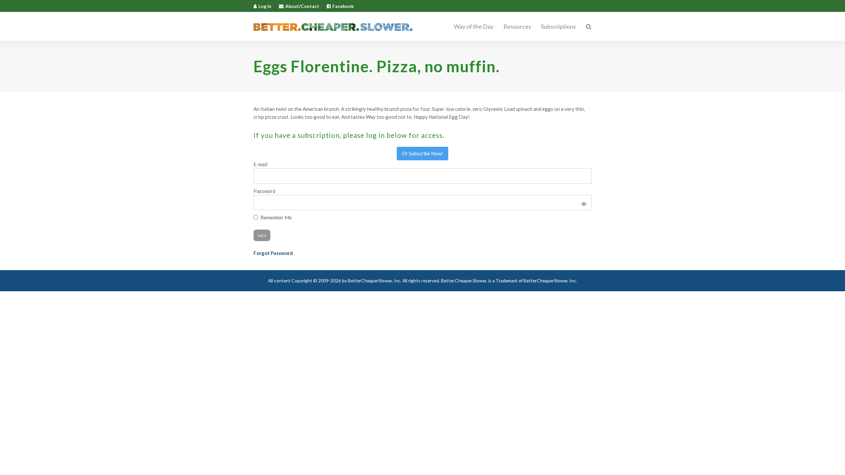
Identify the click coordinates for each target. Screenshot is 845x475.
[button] (588, 26)
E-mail (260, 164)
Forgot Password (273, 253)
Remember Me (275, 217)
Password (264, 191)
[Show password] (583, 202)
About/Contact (302, 6)
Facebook (343, 6)
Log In (264, 6)
